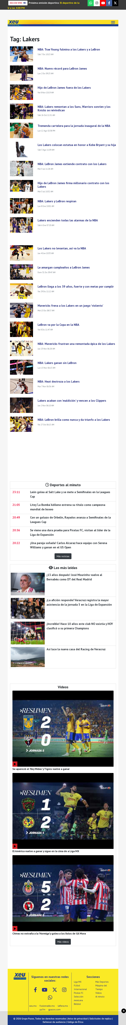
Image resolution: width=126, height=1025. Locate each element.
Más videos (63, 941)
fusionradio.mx (47, 1005)
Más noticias (63, 556)
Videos (98, 992)
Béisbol (77, 1004)
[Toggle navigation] (113, 23)
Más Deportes (102, 981)
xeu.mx (33, 1005)
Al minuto (99, 996)
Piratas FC (78, 992)
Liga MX (77, 981)
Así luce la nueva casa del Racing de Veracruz (76, 649)
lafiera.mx (63, 1005)
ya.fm (42, 1009)
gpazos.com (54, 1009)
